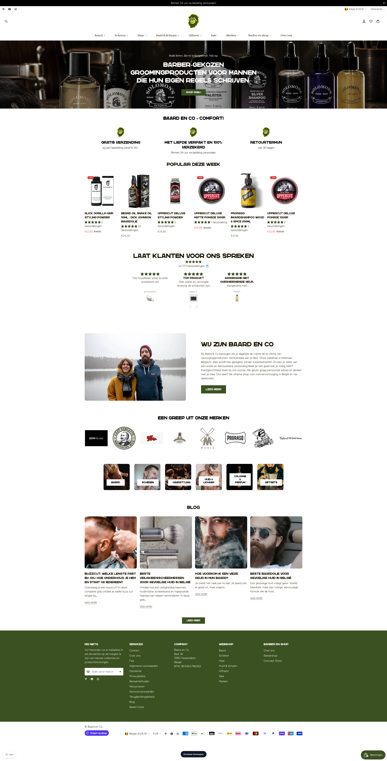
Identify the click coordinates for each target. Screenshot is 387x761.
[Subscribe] (120, 671)
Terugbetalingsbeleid (141, 696)
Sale (213, 35)
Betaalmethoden (139, 681)
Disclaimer (135, 671)
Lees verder (91, 602)
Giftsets (194, 35)
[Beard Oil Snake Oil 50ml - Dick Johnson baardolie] (138, 191)
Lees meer (213, 389)
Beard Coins (136, 707)
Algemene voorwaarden (143, 666)
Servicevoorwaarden (141, 691)
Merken (231, 35)
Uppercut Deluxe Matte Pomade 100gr (209, 215)
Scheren (120, 35)
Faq (131, 660)
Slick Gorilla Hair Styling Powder (99, 215)
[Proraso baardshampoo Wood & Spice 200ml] (248, 191)
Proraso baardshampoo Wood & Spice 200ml (247, 217)
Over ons (286, 35)
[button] (377, 21)
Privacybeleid (137, 676)
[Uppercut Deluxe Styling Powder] (175, 191)
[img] (193, 262)
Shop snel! (193, 92)
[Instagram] (15, 9)
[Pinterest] (3, 9)
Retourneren (137, 686)
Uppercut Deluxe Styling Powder (171, 215)
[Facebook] (9, 9)
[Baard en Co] (193, 21)
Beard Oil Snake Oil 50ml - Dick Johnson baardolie (136, 217)
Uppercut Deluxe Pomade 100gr (281, 215)
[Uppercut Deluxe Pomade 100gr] (284, 191)
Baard (99, 35)
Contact (134, 650)
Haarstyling (181, 482)
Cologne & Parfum (240, 479)
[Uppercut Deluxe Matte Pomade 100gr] (211, 191)
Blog (132, 702)
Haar (141, 35)
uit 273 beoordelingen (191, 266)
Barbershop (270, 655)
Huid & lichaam (166, 35)
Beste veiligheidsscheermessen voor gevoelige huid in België (165, 578)
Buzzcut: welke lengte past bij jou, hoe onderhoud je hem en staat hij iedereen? (110, 578)
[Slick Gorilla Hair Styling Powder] (102, 191)
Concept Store (273, 660)
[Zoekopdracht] (6, 21)
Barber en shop (258, 35)
